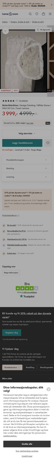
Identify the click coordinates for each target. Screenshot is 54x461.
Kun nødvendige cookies (27, 451)
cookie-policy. (10, 436)
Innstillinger (27, 456)
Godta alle (27, 444)
